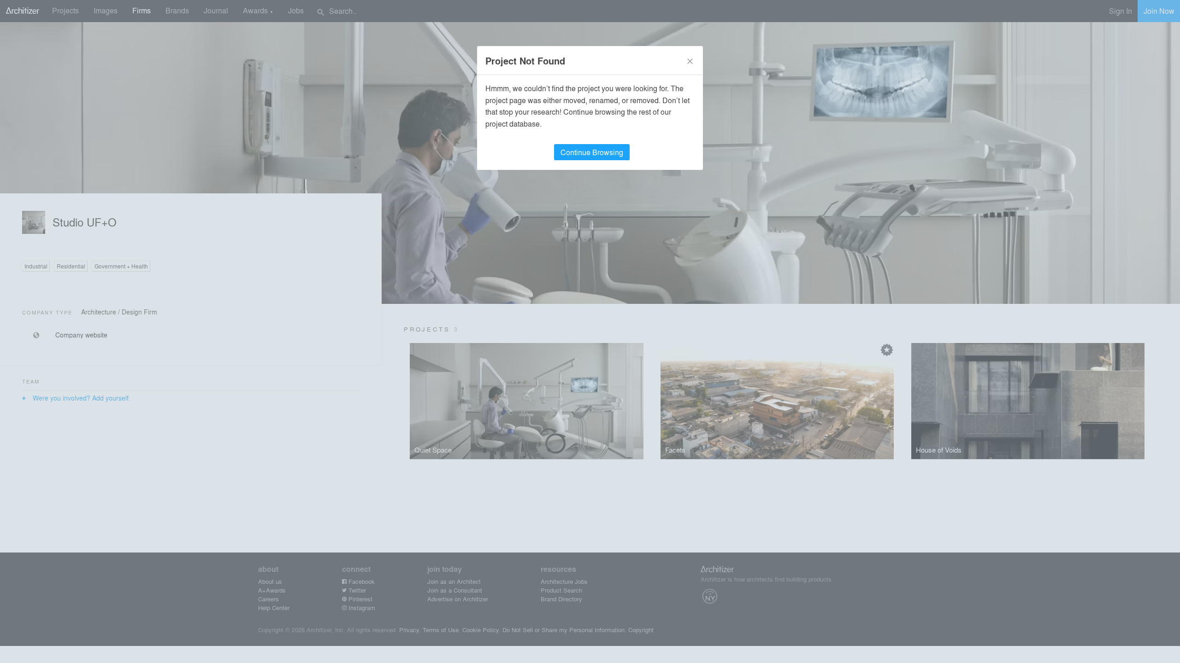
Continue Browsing (591, 152)
